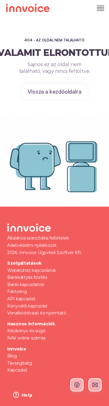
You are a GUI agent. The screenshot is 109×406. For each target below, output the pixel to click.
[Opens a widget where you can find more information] (22, 395)
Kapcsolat (17, 370)
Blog (12, 356)
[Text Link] (100, 8)
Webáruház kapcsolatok (31, 270)
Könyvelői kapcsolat (27, 306)
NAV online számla (26, 338)
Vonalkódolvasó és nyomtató (36, 313)
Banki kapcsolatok (25, 284)
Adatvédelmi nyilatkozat (32, 245)
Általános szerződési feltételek (38, 238)
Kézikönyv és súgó (26, 331)
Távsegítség (19, 363)
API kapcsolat (21, 298)
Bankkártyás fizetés (27, 277)
